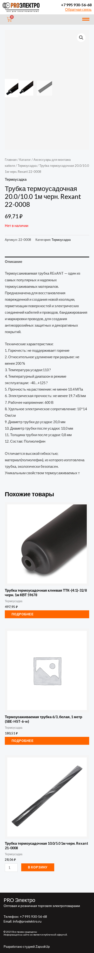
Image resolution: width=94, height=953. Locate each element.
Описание (13, 262)
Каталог (25, 160)
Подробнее (23, 614)
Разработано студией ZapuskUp (27, 946)
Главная (11, 160)
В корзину (37, 867)
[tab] (47, 262)
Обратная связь (78, 9)
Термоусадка (27, 165)
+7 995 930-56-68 (76, 4)
